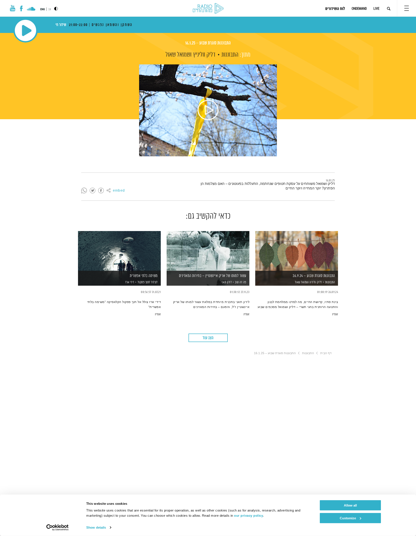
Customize (348, 518)
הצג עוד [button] (208, 338)
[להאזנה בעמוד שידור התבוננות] (208, 110)
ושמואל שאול (179, 54)
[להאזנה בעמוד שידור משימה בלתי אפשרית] (119, 251)
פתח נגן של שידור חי (25, 30)
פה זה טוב (240, 282)
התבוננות (229, 54)
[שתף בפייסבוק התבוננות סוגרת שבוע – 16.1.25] (101, 191)
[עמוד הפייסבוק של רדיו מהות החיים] (21, 8)
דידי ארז (129, 282)
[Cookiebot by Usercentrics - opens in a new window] (57, 527)
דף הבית (326, 353)
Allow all (350, 505)
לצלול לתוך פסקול (148, 282)
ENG (42, 9)
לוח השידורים (335, 8)
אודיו (335, 314)
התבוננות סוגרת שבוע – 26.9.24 (314, 276)
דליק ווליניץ (204, 54)
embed (119, 191)
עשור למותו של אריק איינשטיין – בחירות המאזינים (212, 276)
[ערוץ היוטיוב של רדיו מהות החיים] (12, 8)
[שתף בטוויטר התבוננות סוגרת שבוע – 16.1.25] (92, 191)
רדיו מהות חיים (208, 8)
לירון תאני (226, 282)
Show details (96, 527)
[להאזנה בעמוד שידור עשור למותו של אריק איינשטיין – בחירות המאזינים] (208, 251)
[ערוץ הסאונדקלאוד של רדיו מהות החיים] (31, 9)
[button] (406, 8)
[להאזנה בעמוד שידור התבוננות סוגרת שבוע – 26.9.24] (296, 251)
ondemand (359, 9)
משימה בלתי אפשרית (144, 276)
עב (49, 9)
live (376, 9)
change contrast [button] (56, 8)
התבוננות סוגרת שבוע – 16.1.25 (208, 43)
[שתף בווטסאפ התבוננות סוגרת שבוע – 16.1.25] (84, 191)
